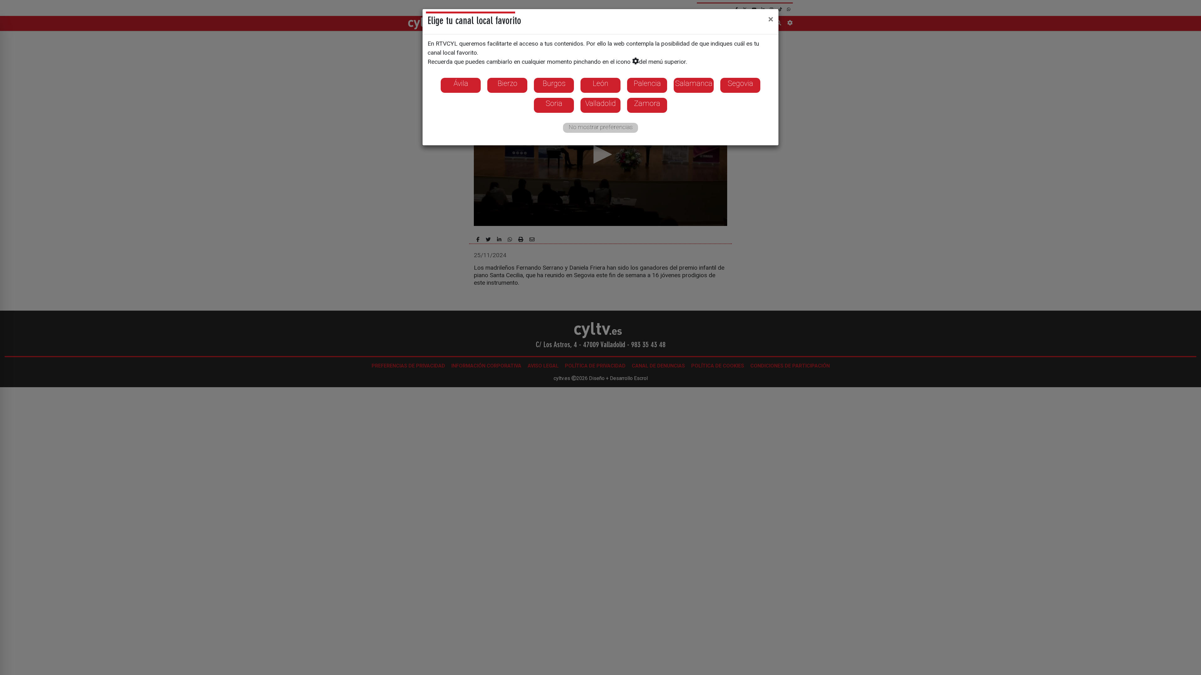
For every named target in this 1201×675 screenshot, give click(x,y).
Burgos (554, 83)
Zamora (647, 103)
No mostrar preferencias (601, 127)
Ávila (461, 83)
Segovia (740, 83)
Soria (554, 103)
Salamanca (693, 83)
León (600, 83)
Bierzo (507, 83)
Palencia (647, 83)
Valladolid (600, 103)
